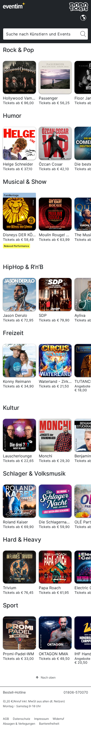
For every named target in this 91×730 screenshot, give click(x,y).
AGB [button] (6, 719)
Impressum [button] (41, 719)
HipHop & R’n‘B (23, 266)
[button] (46, 677)
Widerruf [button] (58, 719)
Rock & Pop (18, 49)
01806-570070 (76, 692)
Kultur (11, 407)
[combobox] (40, 34)
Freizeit (13, 332)
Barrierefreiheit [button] (49, 723)
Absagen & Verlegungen (19, 723)
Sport (10, 605)
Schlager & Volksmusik (34, 473)
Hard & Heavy (22, 539)
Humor (12, 115)
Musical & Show (25, 181)
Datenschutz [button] (21, 719)
